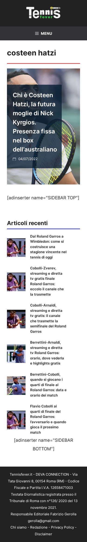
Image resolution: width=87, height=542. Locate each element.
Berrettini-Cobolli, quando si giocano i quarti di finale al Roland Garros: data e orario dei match (48, 384)
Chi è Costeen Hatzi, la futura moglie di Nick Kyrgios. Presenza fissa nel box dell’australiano (35, 122)
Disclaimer (43, 534)
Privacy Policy (62, 527)
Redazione (39, 527)
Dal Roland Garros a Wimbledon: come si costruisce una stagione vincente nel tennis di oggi (48, 246)
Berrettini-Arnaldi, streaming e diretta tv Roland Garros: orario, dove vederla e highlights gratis (47, 352)
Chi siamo (18, 527)
